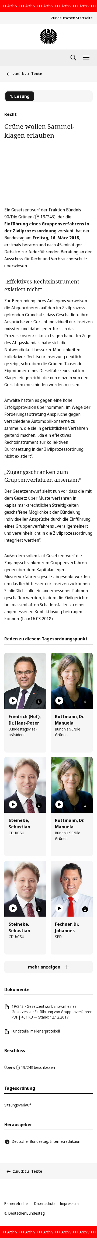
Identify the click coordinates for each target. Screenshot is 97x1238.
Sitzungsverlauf (17, 1105)
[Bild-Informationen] (39, 701)
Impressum (69, 1203)
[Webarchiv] (48, 36)
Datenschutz (45, 1203)
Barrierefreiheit (17, 1203)
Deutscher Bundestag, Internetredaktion (46, 1141)
